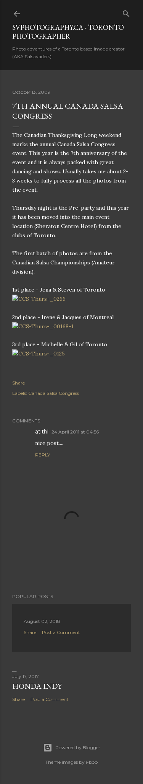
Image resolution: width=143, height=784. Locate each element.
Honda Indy (37, 686)
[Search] (126, 12)
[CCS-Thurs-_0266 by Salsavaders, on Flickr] (39, 298)
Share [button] (18, 383)
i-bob (92, 762)
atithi (41, 431)
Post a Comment (61, 632)
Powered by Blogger (77, 747)
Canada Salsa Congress (53, 393)
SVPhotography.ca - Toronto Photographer (68, 32)
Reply (42, 455)
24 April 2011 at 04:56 (75, 432)
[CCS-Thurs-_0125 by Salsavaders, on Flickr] (38, 353)
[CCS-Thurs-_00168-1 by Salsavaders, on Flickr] (43, 326)
